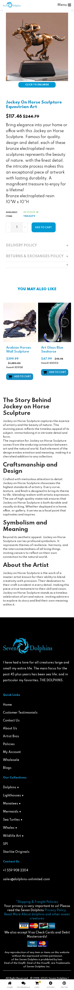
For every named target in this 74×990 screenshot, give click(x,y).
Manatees (10, 803)
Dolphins (9, 787)
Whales (8, 828)
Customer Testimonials (20, 712)
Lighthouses (12, 795)
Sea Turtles (11, 819)
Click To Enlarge (37, 85)
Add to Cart (22, 376)
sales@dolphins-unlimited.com (26, 879)
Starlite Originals (16, 852)
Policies (9, 744)
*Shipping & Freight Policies (37, 902)
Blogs (7, 768)
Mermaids (10, 811)
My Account (12, 752)
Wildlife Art (12, 836)
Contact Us (11, 720)
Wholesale (11, 760)
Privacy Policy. (56, 910)
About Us (10, 728)
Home (7, 704)
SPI (5, 844)
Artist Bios (11, 736)
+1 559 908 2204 (15, 870)
